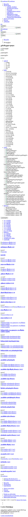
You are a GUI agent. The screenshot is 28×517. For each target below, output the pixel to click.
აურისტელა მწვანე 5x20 (7, 247)
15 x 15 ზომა (7, 222)
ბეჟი (10, 181)
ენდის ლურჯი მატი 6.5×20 (8, 302)
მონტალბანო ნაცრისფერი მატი (10, 341)
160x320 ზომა (9, 132)
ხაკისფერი (16, 185)
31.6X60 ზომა (9, 78)
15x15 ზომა (9, 90)
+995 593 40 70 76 (12, 478)
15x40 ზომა (9, 101)
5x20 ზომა (8, 109)
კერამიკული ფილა (11, 208)
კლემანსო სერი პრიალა (8, 416)
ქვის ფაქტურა (19, 175)
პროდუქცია (7, 5)
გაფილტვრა (4, 217)
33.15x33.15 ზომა (10, 96)
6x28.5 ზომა (9, 110)
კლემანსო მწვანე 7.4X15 (8, 444)
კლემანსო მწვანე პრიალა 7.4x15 (10, 425)
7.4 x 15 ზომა (7, 228)
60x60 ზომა (9, 85)
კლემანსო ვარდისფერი (8, 360)
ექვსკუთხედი (9, 121)
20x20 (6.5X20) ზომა (11, 73)
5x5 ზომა (8, 146)
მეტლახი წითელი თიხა (12, 210)
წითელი (14, 150)
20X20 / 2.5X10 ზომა (11, 127)
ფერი (5, 147)
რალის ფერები (20, 195)
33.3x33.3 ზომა (10, 95)
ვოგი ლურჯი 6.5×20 (6, 318)
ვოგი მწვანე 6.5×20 (6, 310)
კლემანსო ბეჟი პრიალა (8, 378)
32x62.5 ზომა (9, 105)
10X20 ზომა (9, 112)
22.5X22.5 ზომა (10, 135)
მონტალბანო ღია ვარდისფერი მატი (11, 350)
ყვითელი (15, 158)
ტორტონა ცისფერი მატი (8, 407)
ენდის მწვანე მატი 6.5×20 (8, 292)
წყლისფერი (17, 166)
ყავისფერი (16, 190)
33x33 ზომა (9, 93)
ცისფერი (14, 169)
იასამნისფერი (19, 196)
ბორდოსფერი (19, 199)
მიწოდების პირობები (10, 497)
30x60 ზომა (9, 79)
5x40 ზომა (8, 71)
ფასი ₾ (6, 61)
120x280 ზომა (9, 144)
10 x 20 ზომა (7, 225)
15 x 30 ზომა (7, 233)
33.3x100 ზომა (9, 138)
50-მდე (7, 62)
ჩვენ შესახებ (7, 485)
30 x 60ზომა (7, 235)
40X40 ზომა (9, 136)
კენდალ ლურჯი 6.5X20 (7, 283)
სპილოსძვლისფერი (10, 172)
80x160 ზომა (9, 84)
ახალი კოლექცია (9, 18)
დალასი (3, 255)
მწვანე (12, 153)
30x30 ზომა (9, 122)
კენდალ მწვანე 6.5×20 (7, 273)
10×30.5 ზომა (9, 82)
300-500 (8, 67)
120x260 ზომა (9, 143)
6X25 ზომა (9, 119)
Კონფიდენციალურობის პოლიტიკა (15, 495)
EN (1, 24)
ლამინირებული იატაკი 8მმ (13, 212)
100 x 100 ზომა (10, 129)
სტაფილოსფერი (22, 201)
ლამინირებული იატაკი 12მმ (14, 215)
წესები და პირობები (9, 494)
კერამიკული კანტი (9, 238)
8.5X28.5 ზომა (9, 133)
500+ (7, 68)
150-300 (8, 65)
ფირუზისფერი (19, 198)
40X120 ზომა (9, 139)
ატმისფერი (16, 161)
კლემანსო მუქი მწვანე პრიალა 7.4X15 (12, 369)
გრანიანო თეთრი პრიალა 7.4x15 (10, 435)
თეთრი (13, 152)
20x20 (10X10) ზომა (11, 74)
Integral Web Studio (21, 500)
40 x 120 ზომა (7, 236)
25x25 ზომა (9, 88)
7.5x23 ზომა (9, 104)
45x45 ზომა (9, 98)
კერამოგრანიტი (10, 207)
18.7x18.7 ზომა (10, 107)
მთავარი (6, 4)
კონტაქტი (6, 21)
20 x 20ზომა (7, 223)
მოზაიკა (8, 130)
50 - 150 (8, 64)
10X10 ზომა (9, 99)
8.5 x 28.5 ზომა (8, 231)
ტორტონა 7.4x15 (5, 462)
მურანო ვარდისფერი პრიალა (9, 388)
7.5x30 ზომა (9, 115)
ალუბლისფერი (20, 167)
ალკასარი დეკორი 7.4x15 (8, 471)
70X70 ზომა (9, 141)
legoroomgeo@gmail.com (14, 480)
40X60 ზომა (9, 76)
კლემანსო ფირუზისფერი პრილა (10, 397)
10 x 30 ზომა (7, 226)
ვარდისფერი (18, 179)
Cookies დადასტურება (7, 515)
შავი (10, 149)
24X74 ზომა (9, 81)
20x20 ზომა (9, 102)
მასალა (6, 205)
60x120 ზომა (9, 87)
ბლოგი (6, 20)
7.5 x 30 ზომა (7, 229)
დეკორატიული (20, 204)
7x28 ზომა (8, 126)
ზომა (5, 70)
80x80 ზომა (9, 92)
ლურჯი (13, 159)
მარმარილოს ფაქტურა (10, 188)
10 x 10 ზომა (7, 220)
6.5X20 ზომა (9, 116)
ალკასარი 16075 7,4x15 (7, 454)
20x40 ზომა (9, 113)
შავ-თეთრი (16, 202)
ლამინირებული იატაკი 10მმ (14, 213)
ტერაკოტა (16, 173)
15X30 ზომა (9, 118)
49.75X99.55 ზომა (10, 124)
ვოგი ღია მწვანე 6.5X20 (7, 264)
